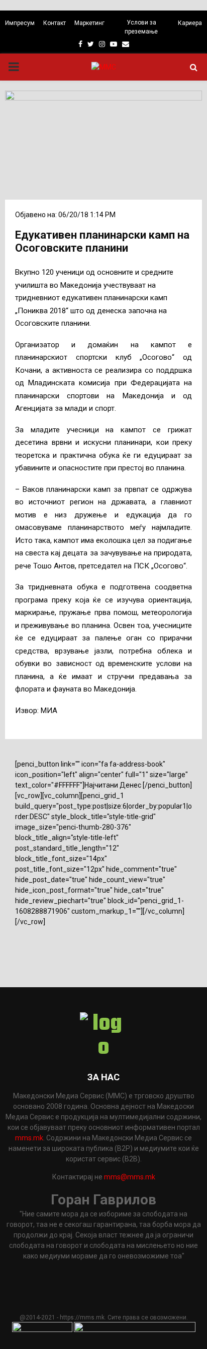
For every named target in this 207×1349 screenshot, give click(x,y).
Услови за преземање (141, 27)
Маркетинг (89, 23)
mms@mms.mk (129, 1177)
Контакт (54, 23)
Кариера (190, 23)
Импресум (20, 23)
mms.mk (29, 1138)
